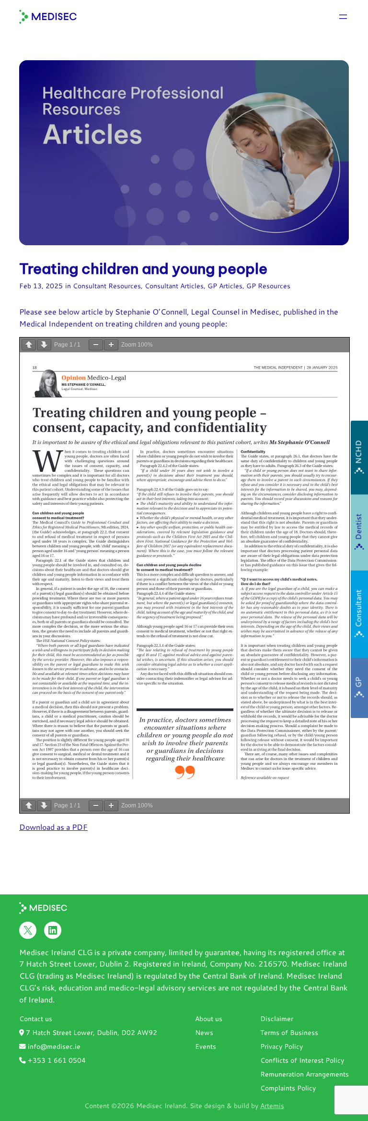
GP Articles (224, 285)
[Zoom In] (111, 344)
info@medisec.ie (53, 1046)
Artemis (272, 1105)
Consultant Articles (174, 285)
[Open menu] (343, 16)
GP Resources (268, 285)
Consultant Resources (107, 285)
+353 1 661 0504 (56, 1060)
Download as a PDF (53, 826)
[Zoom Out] (96, 344)
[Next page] (44, 344)
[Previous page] (29, 344)
